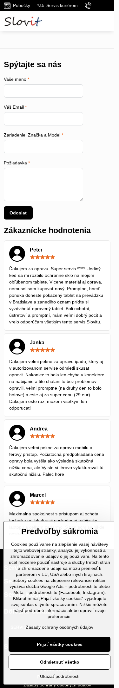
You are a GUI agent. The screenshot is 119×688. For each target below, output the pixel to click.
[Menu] (106, 21)
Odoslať (18, 212)
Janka (37, 342)
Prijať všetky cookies (60, 644)
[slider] (42, 257)
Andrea (39, 428)
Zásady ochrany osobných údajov (59, 627)
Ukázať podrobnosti (59, 676)
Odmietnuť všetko (59, 662)
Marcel (38, 495)
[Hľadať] (91, 21)
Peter (36, 249)
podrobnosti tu (83, 586)
